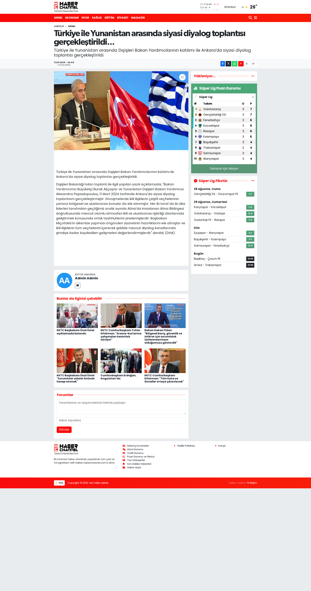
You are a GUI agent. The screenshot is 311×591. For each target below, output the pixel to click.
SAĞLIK (97, 18)
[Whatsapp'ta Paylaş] (234, 63)
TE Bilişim (252, 482)
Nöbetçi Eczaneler (138, 445)
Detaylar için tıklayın (224, 168)
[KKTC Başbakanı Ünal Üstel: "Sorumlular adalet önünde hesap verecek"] (77, 361)
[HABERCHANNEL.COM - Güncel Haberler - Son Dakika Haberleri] (66, 7)
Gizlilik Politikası (186, 445)
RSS (60, 482)
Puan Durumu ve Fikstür (141, 456)
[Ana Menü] (255, 17)
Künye (222, 445)
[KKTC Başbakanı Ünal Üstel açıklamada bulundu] (77, 315)
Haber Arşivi (134, 467)
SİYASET (122, 18)
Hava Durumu (135, 449)
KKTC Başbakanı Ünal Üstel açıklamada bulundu (75, 331)
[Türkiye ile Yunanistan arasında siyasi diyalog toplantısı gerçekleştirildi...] (121, 110)
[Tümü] (252, 76)
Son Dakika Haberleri (139, 464)
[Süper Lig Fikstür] (252, 181)
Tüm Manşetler (136, 460)
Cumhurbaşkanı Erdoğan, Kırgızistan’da (118, 377)
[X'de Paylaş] (228, 63)
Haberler (59, 26)
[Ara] (251, 17)
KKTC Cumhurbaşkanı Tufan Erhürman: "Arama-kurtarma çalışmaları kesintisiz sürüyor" (121, 334)
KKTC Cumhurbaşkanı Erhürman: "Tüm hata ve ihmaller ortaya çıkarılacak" (164, 378)
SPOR (85, 18)
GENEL (58, 18)
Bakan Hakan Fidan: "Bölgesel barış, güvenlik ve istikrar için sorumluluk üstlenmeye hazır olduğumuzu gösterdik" (163, 336)
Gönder (64, 430)
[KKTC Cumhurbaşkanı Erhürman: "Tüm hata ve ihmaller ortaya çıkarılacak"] (165, 361)
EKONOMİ (72, 18)
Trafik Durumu (135, 453)
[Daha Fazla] (241, 63)
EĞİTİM (109, 18)
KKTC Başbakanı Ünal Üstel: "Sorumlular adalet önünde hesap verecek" (76, 378)
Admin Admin (86, 278)
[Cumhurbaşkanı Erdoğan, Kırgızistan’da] (121, 361)
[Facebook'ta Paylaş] (222, 63)
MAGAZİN (138, 18)
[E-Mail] (77, 285)
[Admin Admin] (64, 280)
